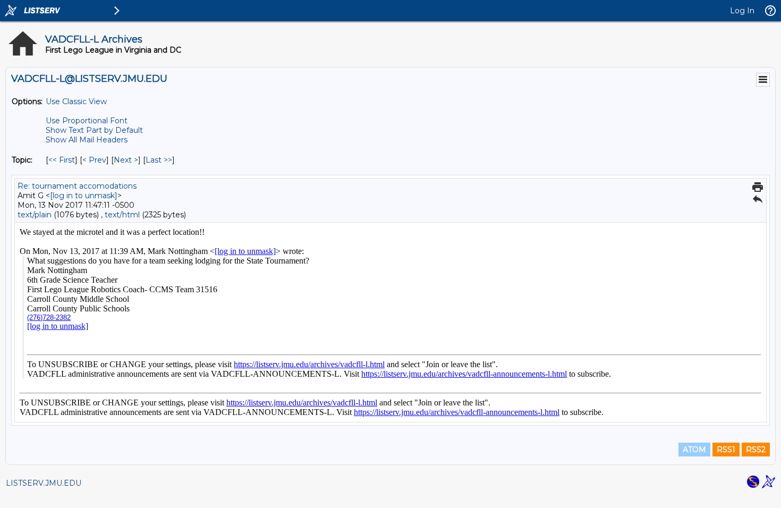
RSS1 (726, 449)
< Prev (94, 160)
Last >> (159, 160)
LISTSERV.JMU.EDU (43, 483)
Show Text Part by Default (94, 130)
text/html (122, 214)
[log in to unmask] (83, 195)
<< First (61, 160)
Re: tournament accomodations (77, 186)
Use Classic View (76, 101)
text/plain (35, 214)
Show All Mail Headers (87, 140)
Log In (742, 10)
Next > (126, 160)
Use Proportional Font (87, 120)
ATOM (694, 449)
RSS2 (756, 449)
